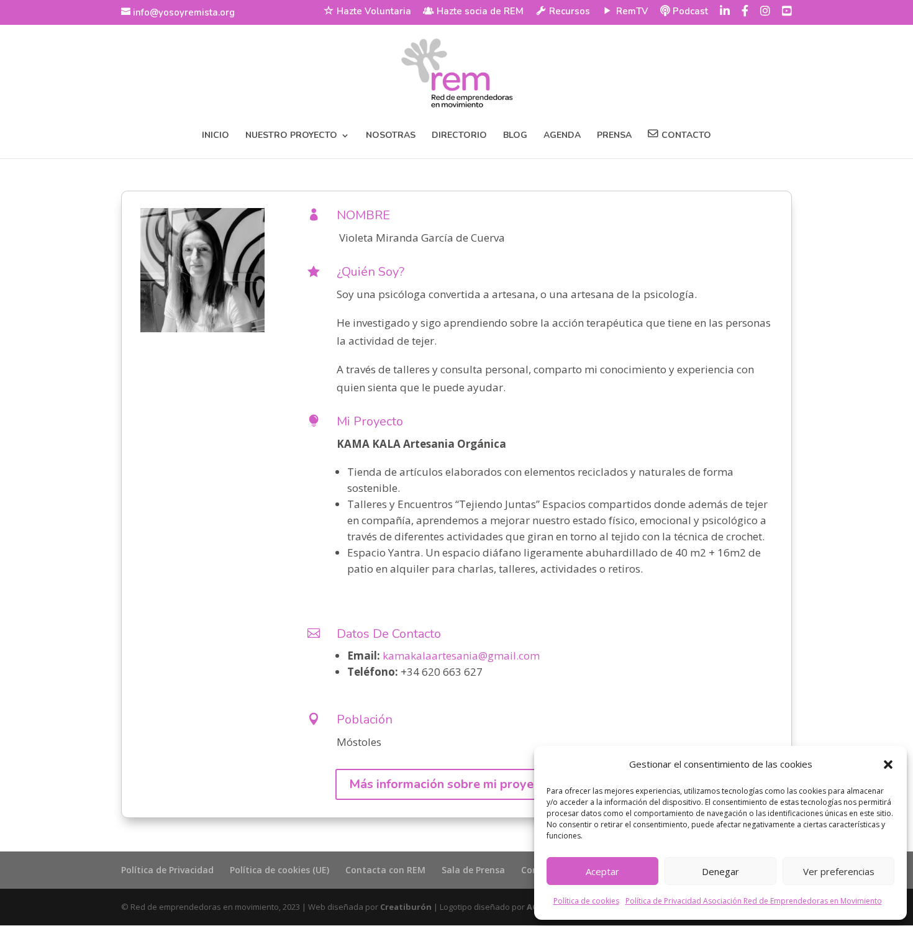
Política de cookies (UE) (279, 870)
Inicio (215, 136)
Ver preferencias (838, 871)
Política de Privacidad (167, 870)
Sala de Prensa (473, 870)
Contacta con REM (385, 870)
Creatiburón (406, 906)
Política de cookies (586, 901)
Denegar (720, 871)
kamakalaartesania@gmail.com (461, 655)
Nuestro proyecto (291, 136)
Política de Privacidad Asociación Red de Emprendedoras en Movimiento (753, 901)
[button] (888, 764)
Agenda (562, 136)
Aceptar (602, 871)
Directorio (459, 136)
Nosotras (391, 136)
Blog (515, 136)
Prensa (614, 136)
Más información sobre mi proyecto (450, 784)
